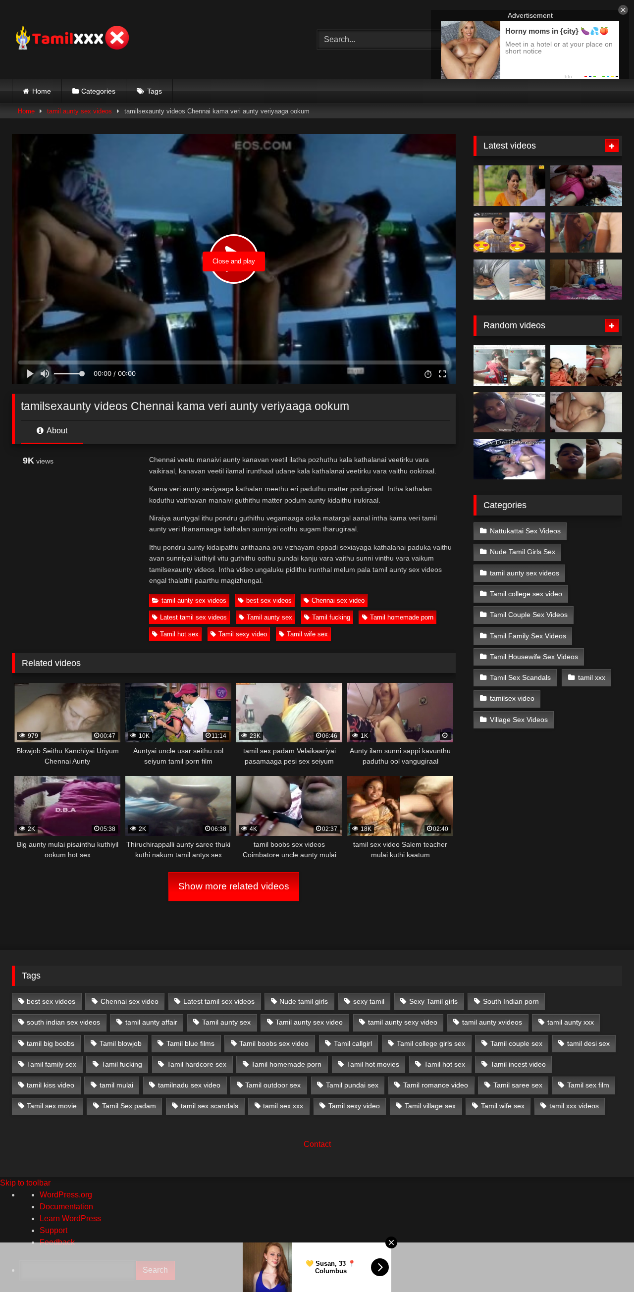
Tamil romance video (435, 1085)
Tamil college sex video (526, 594)
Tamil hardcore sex (196, 1064)
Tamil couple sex (516, 1043)
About (56, 430)
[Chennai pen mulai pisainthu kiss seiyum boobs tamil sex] (509, 412)
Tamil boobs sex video (274, 1043)
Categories (98, 91)
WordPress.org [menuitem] (66, 1194)
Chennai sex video (338, 600)
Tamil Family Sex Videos (528, 636)
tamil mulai (116, 1085)
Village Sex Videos (519, 720)
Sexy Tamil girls (433, 1001)
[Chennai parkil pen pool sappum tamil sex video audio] (509, 279)
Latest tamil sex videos (193, 617)
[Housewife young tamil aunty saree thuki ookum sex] (586, 279)
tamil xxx (591, 677)
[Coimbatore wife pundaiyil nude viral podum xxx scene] (586, 412)
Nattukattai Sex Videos (525, 531)
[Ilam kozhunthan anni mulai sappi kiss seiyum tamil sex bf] (586, 185)
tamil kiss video (50, 1085)
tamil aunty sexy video (402, 1022)
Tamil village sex (430, 1106)
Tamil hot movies (373, 1064)
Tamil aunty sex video (309, 1022)
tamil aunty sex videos (79, 111)
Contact (317, 1144)
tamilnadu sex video (189, 1085)
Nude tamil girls (303, 1001)
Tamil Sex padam (129, 1106)
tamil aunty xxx (570, 1022)
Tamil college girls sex (431, 1043)
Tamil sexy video (242, 634)
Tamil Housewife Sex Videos (534, 657)
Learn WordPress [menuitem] (70, 1218)
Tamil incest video (518, 1064)
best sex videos (269, 600)
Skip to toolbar (25, 1183)
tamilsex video (512, 698)
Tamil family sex (51, 1064)
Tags (154, 91)
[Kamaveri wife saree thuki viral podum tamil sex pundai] (586, 365)
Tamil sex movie (52, 1106)
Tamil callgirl (353, 1043)
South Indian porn (511, 1001)
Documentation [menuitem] (66, 1206)
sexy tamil (368, 1001)
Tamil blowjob (121, 1043)
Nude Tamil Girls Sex (522, 552)
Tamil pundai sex (352, 1085)
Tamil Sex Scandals (520, 677)
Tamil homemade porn (401, 617)
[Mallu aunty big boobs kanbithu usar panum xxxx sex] (586, 232)
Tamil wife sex (307, 634)
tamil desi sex (588, 1043)
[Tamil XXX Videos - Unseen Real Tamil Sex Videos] (71, 39)
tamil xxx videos (574, 1106)
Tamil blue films (190, 1043)
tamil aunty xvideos (492, 1022)
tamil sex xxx (283, 1106)
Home (41, 91)
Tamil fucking (331, 617)
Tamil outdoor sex (273, 1085)
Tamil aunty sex (269, 617)
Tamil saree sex (517, 1085)
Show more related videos (233, 886)
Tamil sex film (588, 1085)
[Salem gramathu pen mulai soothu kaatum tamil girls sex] (509, 232)
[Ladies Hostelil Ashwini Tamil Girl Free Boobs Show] (586, 459)
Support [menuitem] (53, 1230)
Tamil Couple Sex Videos (529, 615)
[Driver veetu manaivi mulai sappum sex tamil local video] (509, 459)
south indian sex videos (63, 1022)
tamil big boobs (50, 1043)
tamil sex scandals (209, 1106)
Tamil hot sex (179, 634)
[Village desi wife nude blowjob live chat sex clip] (509, 365)
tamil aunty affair (151, 1022)
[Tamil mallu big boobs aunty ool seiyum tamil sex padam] (509, 185)
